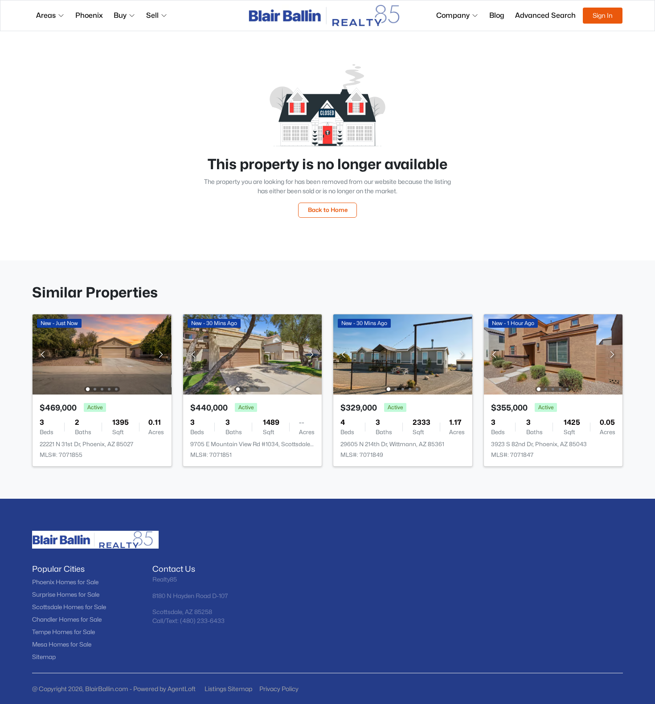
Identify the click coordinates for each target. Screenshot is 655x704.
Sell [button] (152, 15)
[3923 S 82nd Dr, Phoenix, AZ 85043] (552, 354)
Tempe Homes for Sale (63, 631)
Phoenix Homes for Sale (65, 582)
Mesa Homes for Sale (61, 644)
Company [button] (453, 15)
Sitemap (44, 656)
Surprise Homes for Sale (65, 594)
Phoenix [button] (89, 15)
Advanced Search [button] (545, 15)
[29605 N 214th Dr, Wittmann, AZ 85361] (402, 354)
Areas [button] (46, 15)
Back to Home (328, 209)
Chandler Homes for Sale (67, 619)
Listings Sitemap (228, 688)
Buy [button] (120, 15)
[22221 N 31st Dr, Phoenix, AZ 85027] (102, 354)
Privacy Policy (279, 688)
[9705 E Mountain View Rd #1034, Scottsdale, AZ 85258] (252, 354)
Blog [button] (496, 15)
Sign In (603, 15)
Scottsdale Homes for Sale (69, 606)
